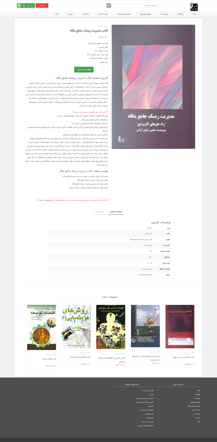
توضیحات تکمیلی (116, 211)
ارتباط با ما (85, 14)
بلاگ (56, 14)
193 (150, 251)
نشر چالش (148, 233)
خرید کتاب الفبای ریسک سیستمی (94, 200)
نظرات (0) (99, 211)
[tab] (116, 212)
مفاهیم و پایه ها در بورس (145, 425)
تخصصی (150, 406)
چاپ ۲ (149, 263)
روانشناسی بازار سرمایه (146, 410)
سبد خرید (28, 5)
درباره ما (70, 14)
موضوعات (164, 14)
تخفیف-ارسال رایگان (124, 14)
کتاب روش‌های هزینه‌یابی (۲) (80, 357)
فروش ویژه (150, 418)
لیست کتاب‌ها (103, 14)
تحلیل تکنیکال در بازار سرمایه (144, 402)
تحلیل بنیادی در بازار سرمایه (145, 398)
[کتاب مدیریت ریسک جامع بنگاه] (153, 87)
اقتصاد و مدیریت (148, 390)
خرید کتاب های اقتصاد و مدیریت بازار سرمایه (90, 112)
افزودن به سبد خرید (84, 69)
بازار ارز (151, 394)
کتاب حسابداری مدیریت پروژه (183, 357)
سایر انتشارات (149, 414)
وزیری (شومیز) (147, 269)
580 (150, 257)
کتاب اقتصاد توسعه (49, 359)
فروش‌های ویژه (145, 14)
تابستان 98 (148, 245)
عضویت (42, 5)
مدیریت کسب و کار (147, 422)
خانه (194, 14)
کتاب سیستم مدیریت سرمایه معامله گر (66, 200)
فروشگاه (180, 14)
